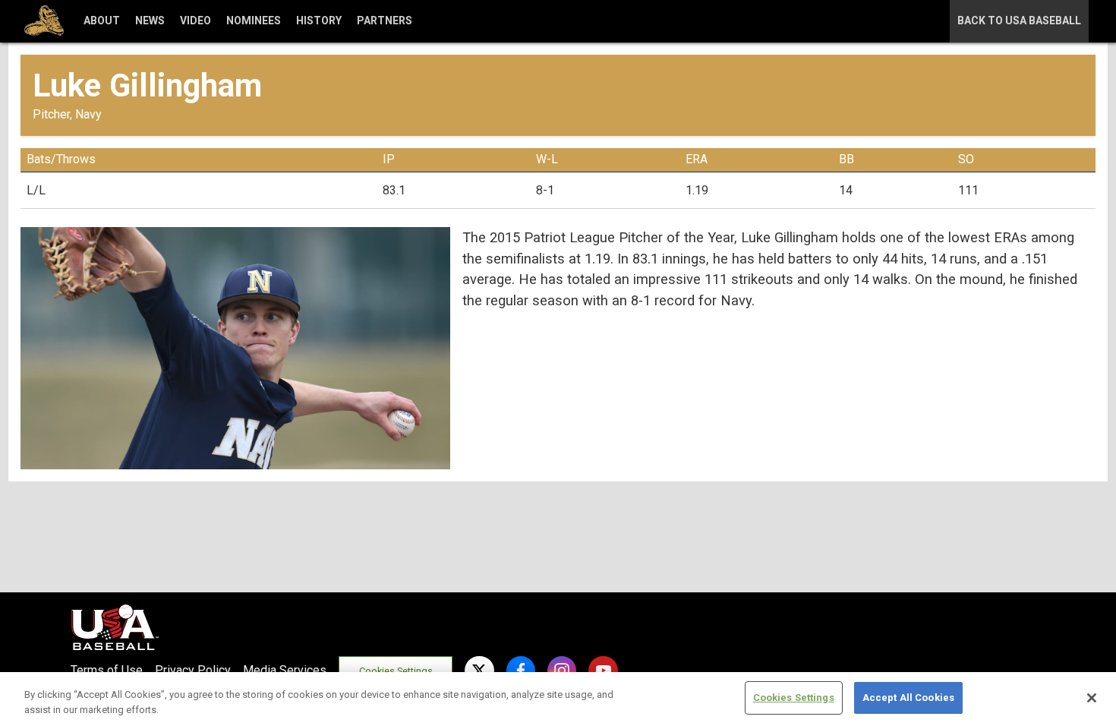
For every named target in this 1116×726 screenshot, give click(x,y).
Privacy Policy (193, 670)
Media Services (284, 670)
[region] (558, 699)
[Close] (1091, 698)
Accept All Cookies (908, 697)
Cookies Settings (396, 671)
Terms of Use (107, 670)
